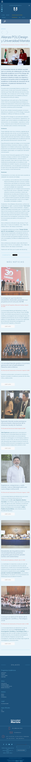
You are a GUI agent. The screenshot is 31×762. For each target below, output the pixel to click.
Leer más (8, 326)
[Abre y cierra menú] (29, 5)
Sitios (3, 681)
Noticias (3, 28)
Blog (19, 17)
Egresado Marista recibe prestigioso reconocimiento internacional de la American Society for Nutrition (13, 423)
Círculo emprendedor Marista (6, 686)
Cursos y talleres (4, 675)
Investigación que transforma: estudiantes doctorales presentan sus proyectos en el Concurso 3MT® (14, 300)
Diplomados (3, 676)
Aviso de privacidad (4, 703)
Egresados (3, 17)
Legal (3, 701)
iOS (2, 710)
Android (2, 711)
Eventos (2, 695)
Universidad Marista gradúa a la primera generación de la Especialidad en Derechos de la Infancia (15, 365)
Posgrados (3, 674)
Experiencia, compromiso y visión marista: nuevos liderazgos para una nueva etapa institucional (14, 487)
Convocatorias (3, 697)
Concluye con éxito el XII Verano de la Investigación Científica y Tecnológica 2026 (14, 618)
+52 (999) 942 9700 (17, 728)
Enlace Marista (4, 683)
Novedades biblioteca (5, 684)
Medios (3, 692)
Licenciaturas (3, 672)
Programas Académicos (8, 670)
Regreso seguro (14, 17)
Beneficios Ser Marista (5, 687)
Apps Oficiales (5, 708)
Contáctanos (17, 732)
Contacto (23, 17)
